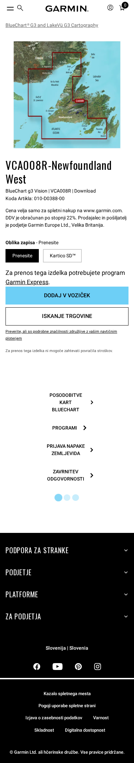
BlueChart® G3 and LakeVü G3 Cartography (51, 25)
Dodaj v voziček (67, 295)
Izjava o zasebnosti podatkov (53, 717)
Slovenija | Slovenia (67, 648)
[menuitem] (20, 9)
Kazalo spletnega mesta (67, 693)
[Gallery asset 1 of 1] (67, 94)
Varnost (101, 717)
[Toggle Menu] (4, 7)
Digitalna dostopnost (85, 730)
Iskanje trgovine (67, 316)
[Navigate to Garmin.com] (67, 8)
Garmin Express (26, 282)
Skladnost (44, 730)
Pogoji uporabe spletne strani (67, 705)
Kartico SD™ (62, 255)
